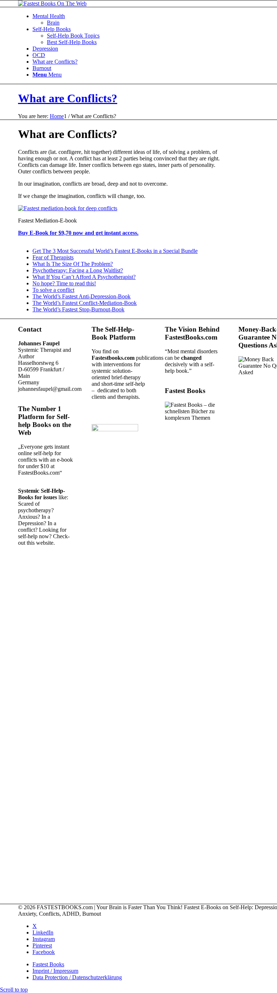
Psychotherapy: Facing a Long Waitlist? (77, 270)
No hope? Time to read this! (64, 283)
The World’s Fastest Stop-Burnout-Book (78, 309)
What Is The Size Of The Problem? (72, 264)
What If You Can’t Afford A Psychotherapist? (84, 277)
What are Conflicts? (67, 98)
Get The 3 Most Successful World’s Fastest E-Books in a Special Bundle (115, 251)
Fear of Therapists (53, 257)
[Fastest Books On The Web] (52, 3)
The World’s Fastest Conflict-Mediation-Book (84, 303)
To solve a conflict (53, 290)
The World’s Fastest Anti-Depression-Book (81, 296)
